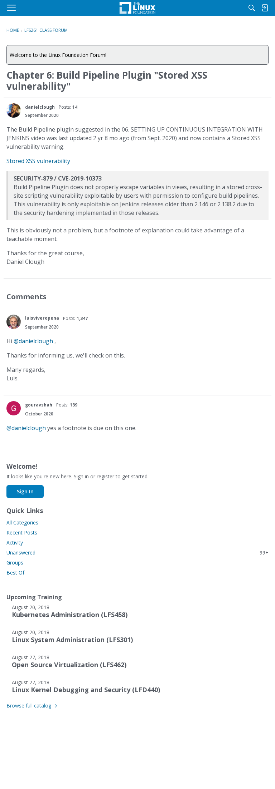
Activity (14, 542)
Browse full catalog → (31, 705)
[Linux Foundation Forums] (137, 8)
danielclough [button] (40, 107)
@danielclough (33, 341)
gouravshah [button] (38, 405)
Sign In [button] (25, 491)
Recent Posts (21, 532)
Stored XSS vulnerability (38, 161)
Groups (14, 562)
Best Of (15, 572)
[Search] (251, 8)
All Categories (22, 522)
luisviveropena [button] (42, 318)
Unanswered (137, 552)
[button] (13, 110)
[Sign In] (264, 8)
